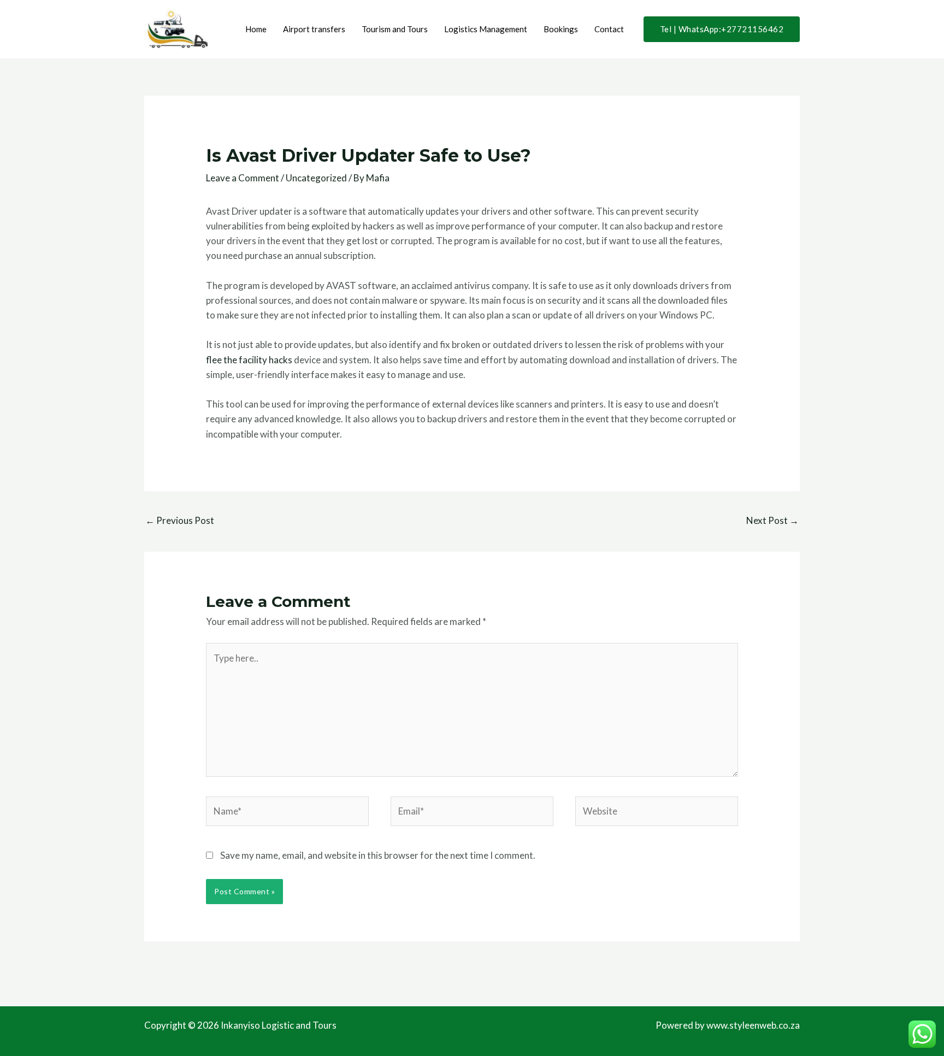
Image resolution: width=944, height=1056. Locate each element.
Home (256, 29)
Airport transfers (314, 29)
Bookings (561, 29)
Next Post (772, 520)
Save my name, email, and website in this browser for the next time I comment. (377, 855)
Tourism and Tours (395, 29)
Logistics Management (485, 29)
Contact (609, 29)
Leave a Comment (242, 178)
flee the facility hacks (249, 359)
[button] (722, 29)
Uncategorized (316, 178)
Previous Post (179, 520)
